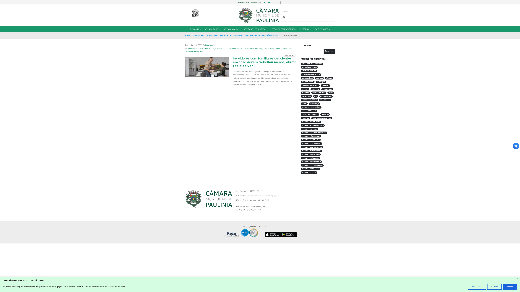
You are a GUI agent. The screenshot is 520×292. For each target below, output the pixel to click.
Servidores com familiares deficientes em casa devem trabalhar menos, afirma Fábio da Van (264, 62)
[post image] (207, 67)
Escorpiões (244, 48)
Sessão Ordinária (309, 111)
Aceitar (510, 287)
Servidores (287, 48)
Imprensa (304, 29)
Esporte (305, 89)
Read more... (289, 55)
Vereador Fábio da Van (194, 52)
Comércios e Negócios (311, 75)
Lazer (331, 93)
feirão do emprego (257, 48)
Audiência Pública (309, 71)
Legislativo (306, 96)
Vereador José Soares (311, 154)
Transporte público (310, 114)
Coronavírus (307, 78)
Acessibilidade (243, 2)
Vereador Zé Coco (309, 173)
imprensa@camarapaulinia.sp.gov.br (263, 195)
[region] (260, 284)
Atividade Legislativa (254, 29)
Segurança (314, 104)
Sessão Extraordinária (311, 107)
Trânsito (305, 118)
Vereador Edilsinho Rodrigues (314, 133)
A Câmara (194, 29)
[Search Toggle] (280, 2)
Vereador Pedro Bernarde (312, 165)
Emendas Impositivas (310, 85)
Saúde (304, 104)
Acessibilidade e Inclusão (312, 64)
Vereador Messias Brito (311, 162)
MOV (267, 48)
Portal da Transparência (283, 29)
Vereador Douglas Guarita (313, 125)
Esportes (315, 89)
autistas (207, 48)
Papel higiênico (276, 48)
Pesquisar (306, 45)
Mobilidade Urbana (309, 100)
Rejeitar (494, 287)
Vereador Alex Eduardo (321, 118)
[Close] (517, 278)
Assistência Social (309, 67)
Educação (321, 82)
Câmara (329, 78)
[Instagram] (274, 2)
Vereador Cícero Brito (311, 122)
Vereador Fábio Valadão (311, 143)
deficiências (234, 48)
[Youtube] (269, 2)
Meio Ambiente (326, 96)
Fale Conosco (321, 29)
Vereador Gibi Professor (312, 147)
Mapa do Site (256, 2)
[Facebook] (264, 2)
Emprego (325, 85)
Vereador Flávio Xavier (311, 136)
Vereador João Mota (310, 158)
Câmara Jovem (307, 82)
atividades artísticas (195, 48)
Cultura (225, 48)
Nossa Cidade (211, 29)
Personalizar (477, 287)
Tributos (325, 114)
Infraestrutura (318, 93)
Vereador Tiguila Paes (310, 169)
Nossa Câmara (231, 29)
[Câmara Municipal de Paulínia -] (258, 15)
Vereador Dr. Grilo (309, 129)
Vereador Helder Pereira (311, 151)
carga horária (217, 48)
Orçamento (325, 100)
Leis (315, 96)
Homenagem (327, 89)
